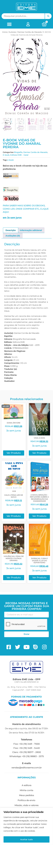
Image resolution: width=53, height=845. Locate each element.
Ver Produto (14, 453)
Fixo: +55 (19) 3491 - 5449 (26, 748)
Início (4, 32)
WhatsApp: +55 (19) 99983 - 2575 (26, 756)
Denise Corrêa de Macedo (30, 32)
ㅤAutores (12, 32)
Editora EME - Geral (19, 155)
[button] (9, 24)
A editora (26, 785)
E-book (6, 155)
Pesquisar (48, 16)
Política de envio (26, 800)
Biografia (18, 152)
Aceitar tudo (26, 839)
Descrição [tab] (11, 230)
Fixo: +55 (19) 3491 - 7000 (26, 743)
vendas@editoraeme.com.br (26, 767)
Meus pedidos (26, 795)
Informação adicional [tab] (31, 230)
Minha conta (26, 790)
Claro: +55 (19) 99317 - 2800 (26, 752)
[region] (26, 826)
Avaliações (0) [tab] (13, 235)
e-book (10, 160)
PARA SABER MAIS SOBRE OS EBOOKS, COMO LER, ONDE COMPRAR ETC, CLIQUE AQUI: (26, 208)
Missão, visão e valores (27, 805)
